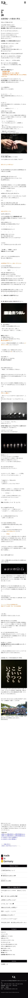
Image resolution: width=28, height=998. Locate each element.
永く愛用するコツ (5, 950)
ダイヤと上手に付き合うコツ (8, 944)
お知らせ (3, 938)
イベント (3, 934)
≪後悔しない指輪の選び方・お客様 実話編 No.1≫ (13, 834)
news (2, 932)
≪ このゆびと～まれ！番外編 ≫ (8, 839)
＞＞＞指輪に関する (5, 844)
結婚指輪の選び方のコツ (7, 954)
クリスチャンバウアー (6, 940)
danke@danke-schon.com (10, 988)
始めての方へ (4, 948)
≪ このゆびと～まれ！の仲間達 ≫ (9, 837)
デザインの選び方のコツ (7, 946)
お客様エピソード (5, 936)
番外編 (2, 952)
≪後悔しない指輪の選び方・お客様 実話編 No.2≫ (13, 835)
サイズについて (4, 942)
